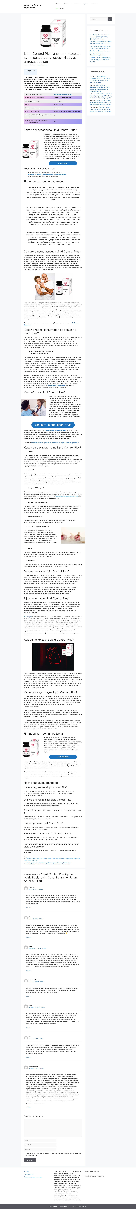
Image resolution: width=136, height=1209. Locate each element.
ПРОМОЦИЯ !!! (63, 757)
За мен (26, 1171)
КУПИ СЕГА (62, 163)
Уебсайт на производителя (53, 425)
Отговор (28, 907)
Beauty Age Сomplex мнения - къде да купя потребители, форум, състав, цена (100, 37)
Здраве (86, 4)
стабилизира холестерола (56, 385)
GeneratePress (82, 1206)
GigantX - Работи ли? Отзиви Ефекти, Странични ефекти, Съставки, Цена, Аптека (48, 862)
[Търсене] (110, 19)
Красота (58, 4)
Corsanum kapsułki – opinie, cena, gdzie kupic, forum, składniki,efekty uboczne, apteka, (101, 109)
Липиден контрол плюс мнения (51, 858)
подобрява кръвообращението (55, 430)
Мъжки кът (94, 4)
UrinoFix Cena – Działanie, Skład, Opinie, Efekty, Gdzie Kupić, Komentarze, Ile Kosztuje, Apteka (101, 96)
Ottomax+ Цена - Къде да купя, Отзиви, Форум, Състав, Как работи (100, 59)
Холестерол (28, 617)
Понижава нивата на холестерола (66, 496)
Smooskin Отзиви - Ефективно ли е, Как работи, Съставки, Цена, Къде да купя (48, 863)
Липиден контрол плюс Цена (34, 858)
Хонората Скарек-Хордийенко (33, 6)
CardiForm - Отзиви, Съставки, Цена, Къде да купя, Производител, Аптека (100, 53)
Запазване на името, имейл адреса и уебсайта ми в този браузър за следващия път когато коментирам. (53, 1154)
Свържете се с (29, 1174)
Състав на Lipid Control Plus (68, 858)
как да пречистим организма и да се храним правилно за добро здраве (55, 443)
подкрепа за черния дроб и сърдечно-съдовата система (47, 174)
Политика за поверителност (33, 1177)
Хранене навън (76, 4)
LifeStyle (66, 4)
